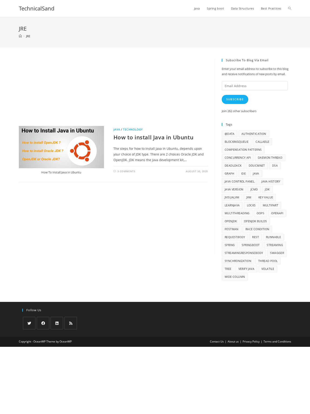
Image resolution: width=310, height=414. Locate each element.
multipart (270, 205)
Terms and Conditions (277, 341)
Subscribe (235, 99)
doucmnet (257, 166)
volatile (267, 269)
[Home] (20, 36)
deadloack (233, 166)
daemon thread (270, 158)
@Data (229, 134)
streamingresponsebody (244, 253)
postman (232, 229)
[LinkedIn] (57, 323)
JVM (248, 197)
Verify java (246, 269)
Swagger (277, 253)
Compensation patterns (243, 150)
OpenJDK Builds (255, 221)
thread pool (268, 261)
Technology (133, 129)
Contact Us (217, 341)
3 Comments (126, 171)
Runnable (273, 237)
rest (255, 237)
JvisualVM (232, 197)
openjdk (231, 221)
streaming (275, 245)
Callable (262, 142)
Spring (230, 245)
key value (265, 197)
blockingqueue (236, 142)
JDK (267, 189)
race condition (257, 229)
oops (260, 213)
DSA (275, 166)
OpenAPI (277, 213)
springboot (251, 245)
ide (243, 173)
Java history (270, 181)
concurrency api (238, 158)
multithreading (237, 213)
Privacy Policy (251, 341)
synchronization (238, 261)
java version (234, 189)
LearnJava (232, 205)
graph (229, 173)
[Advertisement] (113, 92)
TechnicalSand (36, 8)
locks (251, 205)
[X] (29, 323)
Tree (228, 269)
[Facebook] (43, 323)
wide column (235, 277)
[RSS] (70, 323)
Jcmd (254, 189)
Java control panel (239, 181)
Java (116, 129)
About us (233, 341)
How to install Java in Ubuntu (153, 137)
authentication (253, 134)
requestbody (235, 237)
